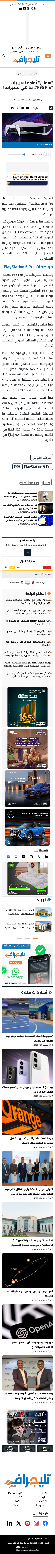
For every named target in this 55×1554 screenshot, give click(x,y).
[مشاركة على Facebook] (45, 1523)
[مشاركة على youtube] (20, 9)
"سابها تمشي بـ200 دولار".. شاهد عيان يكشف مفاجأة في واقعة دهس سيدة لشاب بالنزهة (27, 653)
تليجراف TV (15, 1493)
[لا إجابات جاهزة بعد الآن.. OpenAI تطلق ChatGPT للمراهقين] (27, 1321)
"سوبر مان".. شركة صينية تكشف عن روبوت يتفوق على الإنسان (29, 1038)
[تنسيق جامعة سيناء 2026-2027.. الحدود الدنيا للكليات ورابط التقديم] (43, 927)
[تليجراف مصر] (25, 60)
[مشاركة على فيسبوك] (24, 8)
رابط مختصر (27, 540)
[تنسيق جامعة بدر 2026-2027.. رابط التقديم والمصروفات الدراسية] (43, 913)
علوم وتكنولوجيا (27, 73)
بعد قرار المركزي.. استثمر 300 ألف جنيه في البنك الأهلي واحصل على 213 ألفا (28, 612)
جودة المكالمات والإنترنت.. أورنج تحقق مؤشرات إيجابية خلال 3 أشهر (31, 1140)
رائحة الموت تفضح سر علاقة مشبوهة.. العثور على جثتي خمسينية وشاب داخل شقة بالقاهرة (27, 664)
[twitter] (39, 856)
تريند (41, 899)
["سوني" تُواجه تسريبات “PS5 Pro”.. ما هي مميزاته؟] (22, 108)
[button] (35, 938)
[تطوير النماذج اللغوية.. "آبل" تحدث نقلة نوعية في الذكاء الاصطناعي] (45, 520)
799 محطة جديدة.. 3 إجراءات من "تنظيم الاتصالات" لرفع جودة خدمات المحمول (31, 1242)
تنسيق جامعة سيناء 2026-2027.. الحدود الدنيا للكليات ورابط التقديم (19, 925)
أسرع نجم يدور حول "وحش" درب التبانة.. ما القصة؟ (30, 1293)
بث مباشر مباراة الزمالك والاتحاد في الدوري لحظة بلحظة (28, 633)
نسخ (27, 552)
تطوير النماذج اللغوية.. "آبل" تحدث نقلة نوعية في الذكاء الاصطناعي (20, 518)
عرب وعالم (40, 1505)
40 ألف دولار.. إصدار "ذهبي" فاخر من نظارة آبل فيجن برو (20, 506)
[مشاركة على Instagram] (36, 1523)
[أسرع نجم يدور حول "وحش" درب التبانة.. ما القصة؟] (27, 1270)
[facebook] (23, 856)
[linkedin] (46, 856)
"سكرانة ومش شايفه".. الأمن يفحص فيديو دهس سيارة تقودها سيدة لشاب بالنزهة (28, 674)
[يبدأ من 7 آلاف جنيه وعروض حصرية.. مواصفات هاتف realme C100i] (27, 1066)
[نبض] (8, 856)
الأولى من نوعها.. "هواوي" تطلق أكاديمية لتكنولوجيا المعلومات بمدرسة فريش (29, 1191)
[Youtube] (16, 856)
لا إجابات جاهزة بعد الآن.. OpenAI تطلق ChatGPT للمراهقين (32, 1344)
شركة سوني (42, 457)
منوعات (42, 1497)
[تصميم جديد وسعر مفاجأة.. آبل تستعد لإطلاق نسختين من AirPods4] (45, 496)
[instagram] (31, 856)
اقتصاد (42, 1501)
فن (20, 1497)
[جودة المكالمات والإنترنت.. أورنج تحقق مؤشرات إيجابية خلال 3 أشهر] (27, 1117)
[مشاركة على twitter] (32, 8)
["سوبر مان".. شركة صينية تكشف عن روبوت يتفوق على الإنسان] (27, 1015)
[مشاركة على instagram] (28, 8)
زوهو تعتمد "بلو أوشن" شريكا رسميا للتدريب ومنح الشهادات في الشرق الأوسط (28, 1395)
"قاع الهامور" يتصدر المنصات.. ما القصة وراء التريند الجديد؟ (28, 622)
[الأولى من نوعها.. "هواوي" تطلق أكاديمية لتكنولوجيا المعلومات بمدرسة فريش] (27, 1168)
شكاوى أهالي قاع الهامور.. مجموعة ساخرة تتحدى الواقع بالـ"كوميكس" (28, 601)
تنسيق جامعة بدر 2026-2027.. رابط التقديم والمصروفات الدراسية (19, 912)
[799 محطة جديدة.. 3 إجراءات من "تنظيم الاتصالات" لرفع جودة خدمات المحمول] (27, 1219)
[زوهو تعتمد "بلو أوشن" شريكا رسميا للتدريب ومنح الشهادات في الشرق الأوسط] (27, 1373)
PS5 (17, 466)
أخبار (44, 1493)
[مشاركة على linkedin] (35, 8)
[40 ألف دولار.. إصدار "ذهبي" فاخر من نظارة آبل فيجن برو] (45, 508)
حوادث (18, 1505)
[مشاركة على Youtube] (27, 1523)
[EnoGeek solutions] (27, 1547)
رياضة (18, 1501)
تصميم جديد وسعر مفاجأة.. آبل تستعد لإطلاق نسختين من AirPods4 (20, 494)
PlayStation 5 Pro (38, 466)
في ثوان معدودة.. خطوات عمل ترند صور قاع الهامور (28, 643)
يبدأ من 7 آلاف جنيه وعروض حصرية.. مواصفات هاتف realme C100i (27, 1089)
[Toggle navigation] (48, 56)
